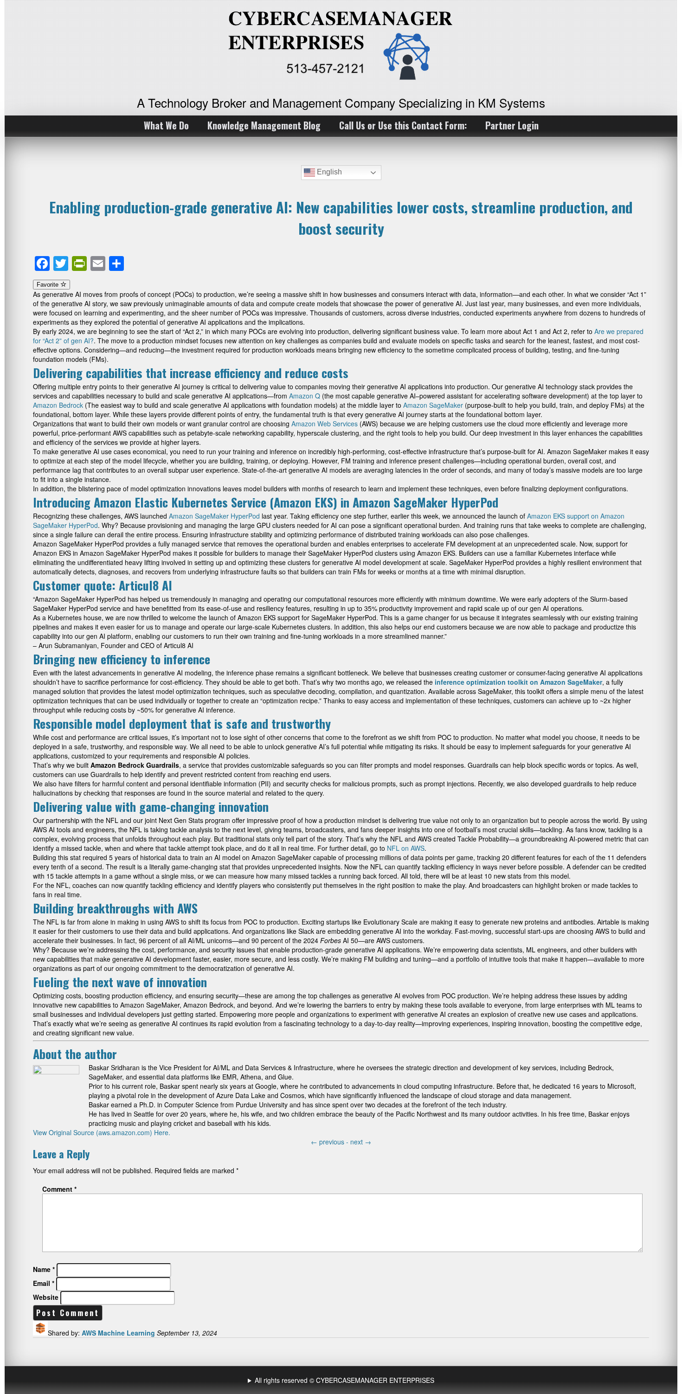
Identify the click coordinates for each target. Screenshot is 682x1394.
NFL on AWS (406, 848)
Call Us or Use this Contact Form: (403, 125)
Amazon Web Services (324, 423)
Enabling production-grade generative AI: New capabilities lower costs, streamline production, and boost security (341, 217)
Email (43, 1283)
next (360, 1141)
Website (45, 1297)
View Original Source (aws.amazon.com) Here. (101, 1132)
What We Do (166, 125)
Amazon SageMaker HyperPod (214, 515)
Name (44, 1269)
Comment (59, 1189)
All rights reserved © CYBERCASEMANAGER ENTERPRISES (344, 1380)
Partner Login (512, 125)
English (328, 172)
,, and (342, 1380)
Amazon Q (304, 395)
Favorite (48, 284)
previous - (330, 1141)
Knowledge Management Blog (264, 125)
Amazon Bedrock (58, 405)
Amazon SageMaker (433, 405)
